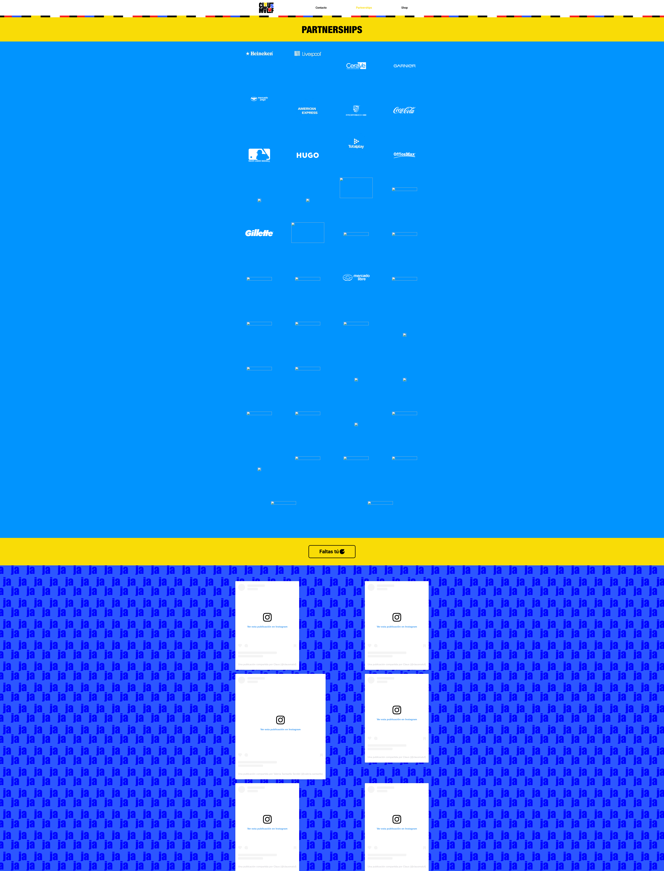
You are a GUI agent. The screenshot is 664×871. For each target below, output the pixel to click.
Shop (404, 7)
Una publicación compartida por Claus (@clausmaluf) (267, 664)
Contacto (321, 7)
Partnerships (364, 7)
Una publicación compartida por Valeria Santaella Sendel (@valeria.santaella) (280, 773)
